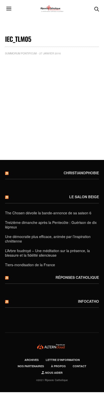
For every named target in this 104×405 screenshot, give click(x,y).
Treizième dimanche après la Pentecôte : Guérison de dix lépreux (51, 224)
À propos (58, 366)
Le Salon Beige (84, 196)
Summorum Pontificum (21, 53)
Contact (79, 366)
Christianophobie (81, 172)
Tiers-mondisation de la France (30, 264)
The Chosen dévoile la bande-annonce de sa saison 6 (48, 212)
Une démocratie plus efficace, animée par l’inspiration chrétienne (48, 239)
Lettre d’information (63, 360)
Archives (31, 360)
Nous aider (53, 373)
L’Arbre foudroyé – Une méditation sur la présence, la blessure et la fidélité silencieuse (47, 253)
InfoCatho (88, 301)
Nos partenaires (31, 366)
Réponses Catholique (77, 277)
